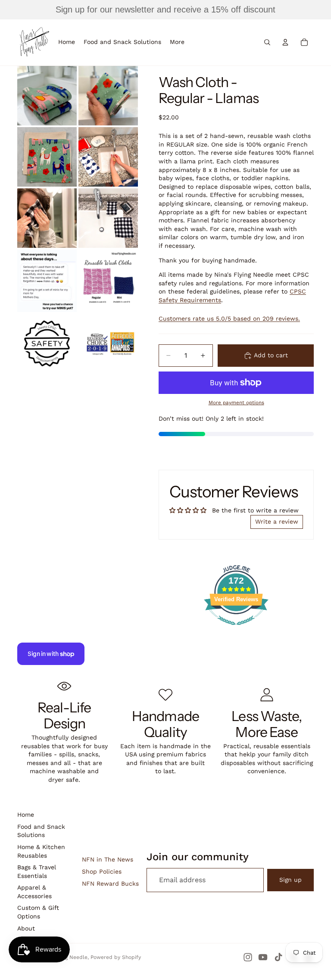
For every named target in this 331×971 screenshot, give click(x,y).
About (26, 928)
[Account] (285, 42)
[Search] (267, 42)
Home (25, 814)
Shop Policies (102, 871)
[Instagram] (248, 957)
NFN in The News (107, 859)
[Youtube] (263, 957)
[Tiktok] (278, 957)
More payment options (236, 403)
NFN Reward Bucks (110, 883)
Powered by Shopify (116, 957)
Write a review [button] (276, 521)
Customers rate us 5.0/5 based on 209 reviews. (229, 318)
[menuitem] (177, 42)
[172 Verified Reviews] (236, 629)
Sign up (290, 879)
